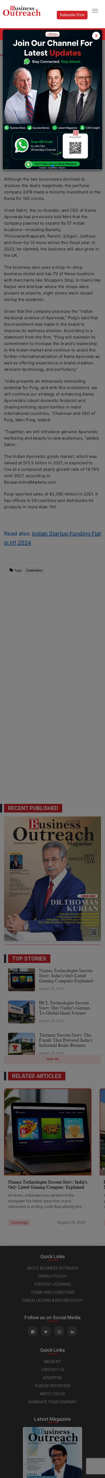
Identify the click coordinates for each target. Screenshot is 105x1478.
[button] (52, 166)
